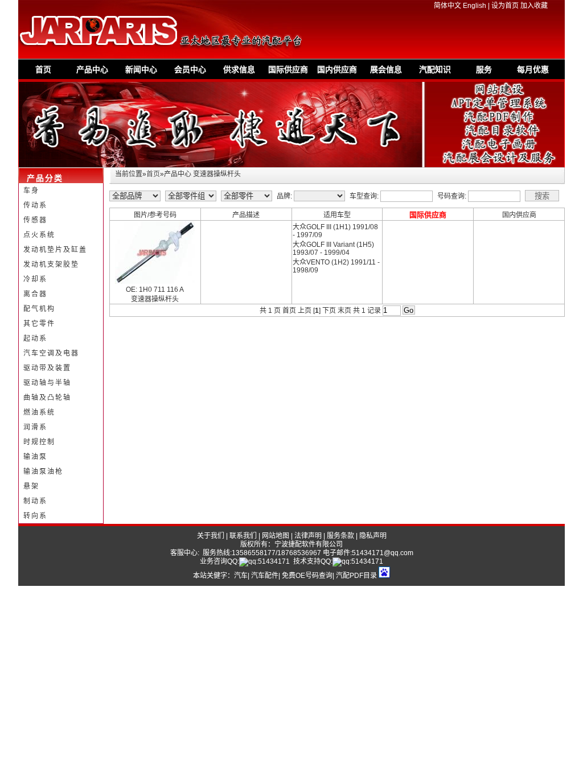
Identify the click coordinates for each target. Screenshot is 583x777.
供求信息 (239, 69)
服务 (484, 69)
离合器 (35, 294)
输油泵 (35, 457)
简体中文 (447, 6)
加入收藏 (534, 6)
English (474, 6)
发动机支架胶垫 (51, 264)
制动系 (35, 501)
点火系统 (39, 235)
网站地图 (275, 536)
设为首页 (505, 6)
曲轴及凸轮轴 (47, 398)
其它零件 (39, 324)
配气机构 (39, 309)
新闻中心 (141, 69)
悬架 (31, 486)
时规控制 (39, 442)
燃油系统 (39, 412)
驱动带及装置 (47, 368)
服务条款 (340, 536)
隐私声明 (373, 536)
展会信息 (386, 69)
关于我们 (210, 536)
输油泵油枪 (43, 472)
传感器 (35, 220)
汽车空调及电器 (51, 353)
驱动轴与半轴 (47, 383)
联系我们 (243, 536)
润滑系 (35, 427)
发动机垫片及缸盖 (55, 250)
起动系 (35, 338)
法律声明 (308, 536)
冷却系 (35, 279)
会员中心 (190, 69)
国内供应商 (337, 69)
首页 (43, 69)
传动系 (35, 205)
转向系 (35, 516)
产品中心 (92, 69)
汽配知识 (435, 69)
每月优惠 (533, 69)
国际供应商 (288, 69)
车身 (31, 191)
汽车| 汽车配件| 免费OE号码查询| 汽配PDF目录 (305, 576)
